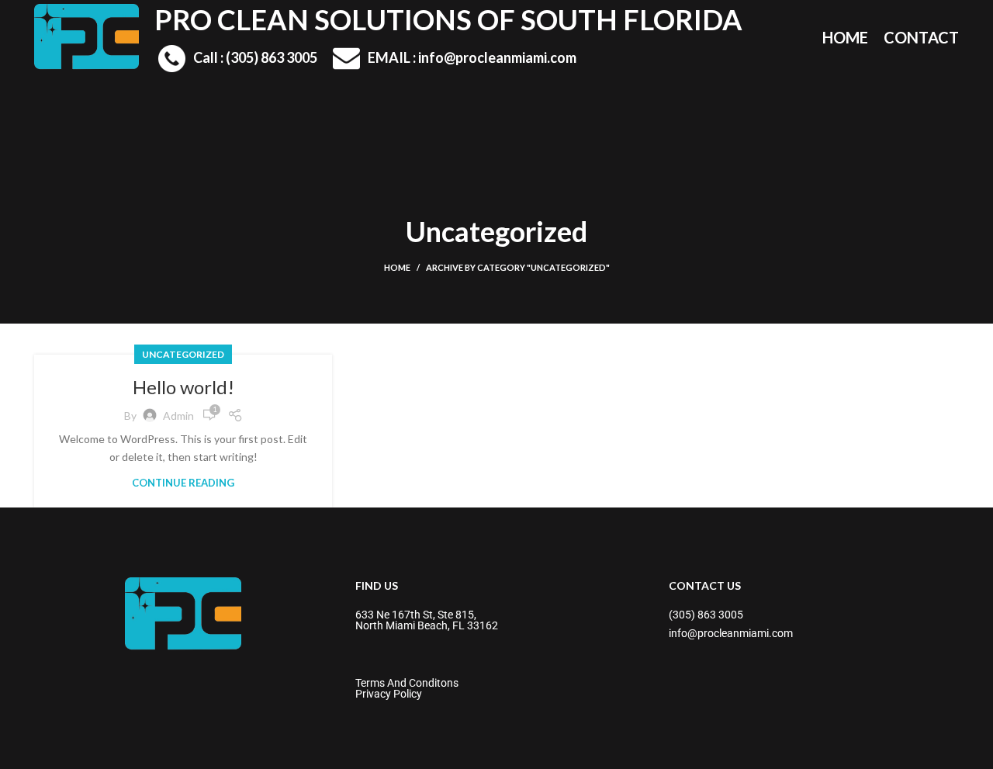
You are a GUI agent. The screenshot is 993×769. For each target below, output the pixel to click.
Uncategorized (183, 354)
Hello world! (183, 387)
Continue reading (183, 483)
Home (397, 267)
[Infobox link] (237, 58)
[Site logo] (86, 35)
